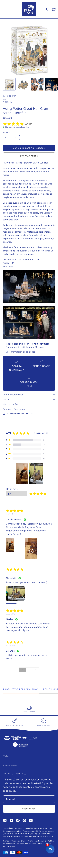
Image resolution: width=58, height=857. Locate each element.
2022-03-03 (11, 572)
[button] (48, 9)
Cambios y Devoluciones (15, 409)
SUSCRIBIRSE (29, 809)
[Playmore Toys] (29, 9)
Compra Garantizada (13, 394)
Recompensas (9, 846)
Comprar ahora (29, 156)
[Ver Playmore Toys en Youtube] (31, 820)
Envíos (6, 399)
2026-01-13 (10, 514)
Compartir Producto (20, 413)
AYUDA (5, 756)
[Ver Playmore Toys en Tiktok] (11, 820)
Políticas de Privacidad (27, 844)
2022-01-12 (10, 645)
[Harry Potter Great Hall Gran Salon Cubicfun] (9, 84)
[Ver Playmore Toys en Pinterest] (24, 820)
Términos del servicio (37, 841)
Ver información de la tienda (20, 352)
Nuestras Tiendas (10, 765)
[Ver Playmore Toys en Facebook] (18, 820)
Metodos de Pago (11, 404)
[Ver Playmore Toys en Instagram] (5, 820)
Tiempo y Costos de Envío (14, 841)
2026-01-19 (10, 614)
